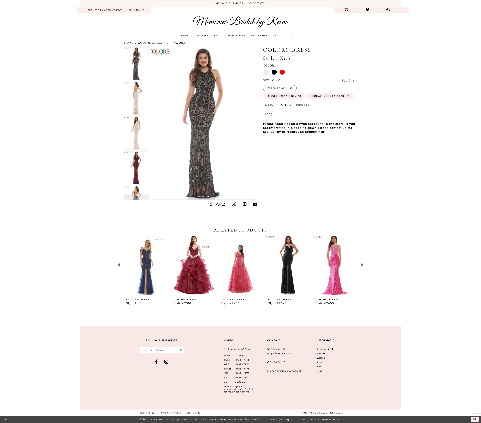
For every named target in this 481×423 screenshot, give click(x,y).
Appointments (325, 349)
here (338, 419)
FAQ (319, 366)
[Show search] (346, 10)
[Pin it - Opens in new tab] (245, 204)
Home (129, 43)
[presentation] (146, 265)
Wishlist (322, 358)
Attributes (299, 104)
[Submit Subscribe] (181, 350)
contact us (338, 128)
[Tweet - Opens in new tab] (234, 204)
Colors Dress (150, 43)
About (320, 362)
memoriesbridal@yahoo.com (285, 371)
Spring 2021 (176, 43)
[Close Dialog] (5, 419)
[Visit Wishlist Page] (367, 10)
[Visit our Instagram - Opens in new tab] (166, 362)
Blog (320, 371)
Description (275, 104)
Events (321, 353)
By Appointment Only (237, 349)
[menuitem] (105, 10)
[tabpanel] (136, 64)
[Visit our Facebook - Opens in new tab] (156, 362)
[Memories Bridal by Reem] (240, 22)
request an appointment (306, 131)
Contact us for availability (331, 96)
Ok (475, 419)
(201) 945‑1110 (276, 362)
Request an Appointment (284, 96)
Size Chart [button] (349, 80)
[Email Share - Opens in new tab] (255, 204)
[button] (388, 10)
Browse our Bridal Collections (240, 3)
